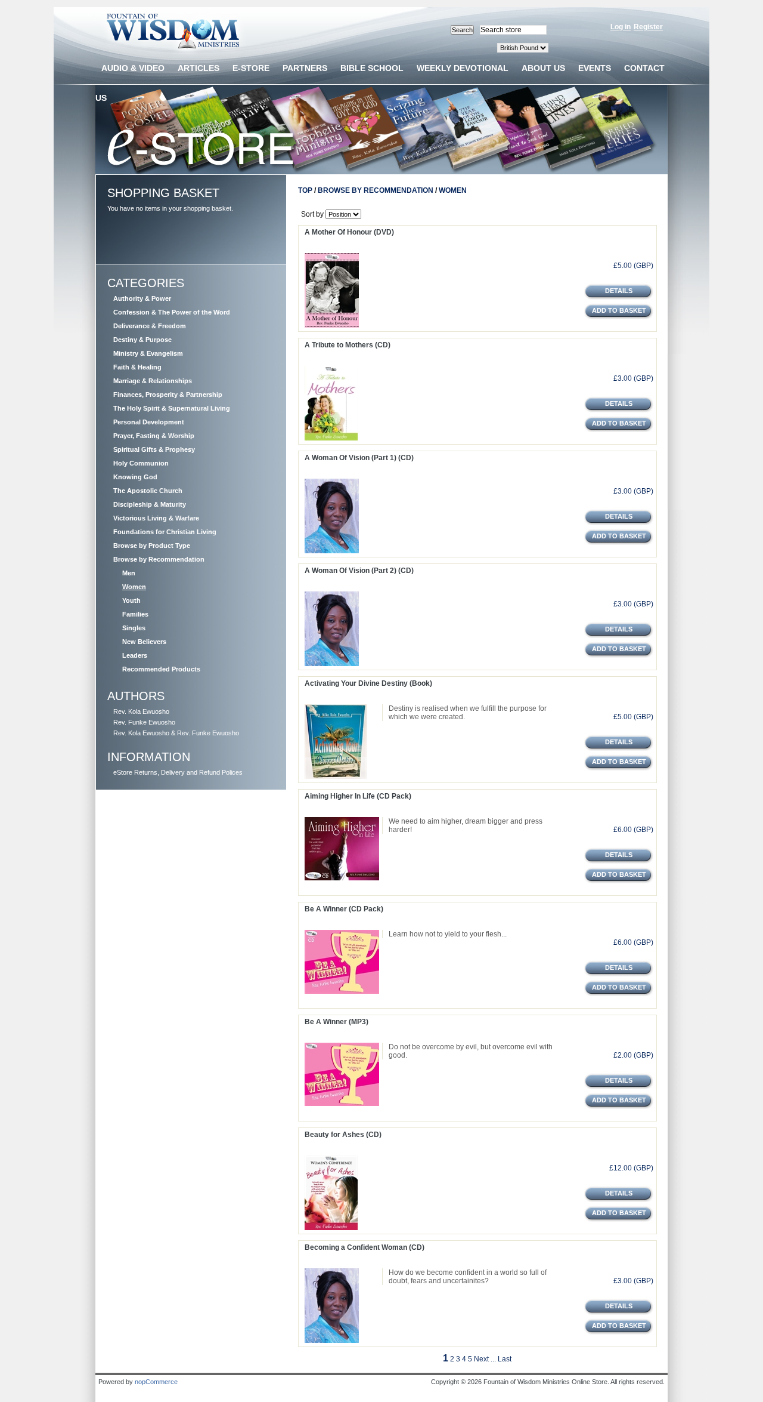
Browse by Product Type (151, 545)
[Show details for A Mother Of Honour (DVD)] (332, 325)
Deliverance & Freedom (149, 325)
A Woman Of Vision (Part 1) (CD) (359, 458)
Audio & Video (133, 68)
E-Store (250, 68)
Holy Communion (141, 463)
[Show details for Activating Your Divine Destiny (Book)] (336, 776)
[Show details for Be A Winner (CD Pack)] (342, 991)
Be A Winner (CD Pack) (344, 909)
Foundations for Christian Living (164, 531)
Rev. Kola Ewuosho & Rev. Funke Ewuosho (176, 733)
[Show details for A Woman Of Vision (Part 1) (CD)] (332, 551)
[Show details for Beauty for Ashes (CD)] (331, 1228)
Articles (198, 68)
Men (128, 573)
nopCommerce (156, 1381)
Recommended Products (161, 669)
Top (305, 190)
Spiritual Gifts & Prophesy (154, 449)
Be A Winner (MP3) (336, 1022)
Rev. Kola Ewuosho (141, 711)
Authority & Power (142, 298)
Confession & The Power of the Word (171, 312)
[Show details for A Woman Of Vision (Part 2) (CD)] (332, 664)
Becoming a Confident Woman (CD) (364, 1247)
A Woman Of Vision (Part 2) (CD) (359, 570)
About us (543, 68)
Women (134, 586)
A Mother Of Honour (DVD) (349, 232)
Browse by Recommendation (158, 559)
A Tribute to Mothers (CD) (347, 345)
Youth (131, 600)
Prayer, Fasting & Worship (153, 435)
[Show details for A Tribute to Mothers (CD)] (331, 438)
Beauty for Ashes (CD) (343, 1134)
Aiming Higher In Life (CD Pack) (358, 796)
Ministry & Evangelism (148, 353)
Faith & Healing (137, 367)
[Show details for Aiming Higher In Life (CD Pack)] (342, 878)
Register (648, 27)
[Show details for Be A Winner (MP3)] (342, 1103)
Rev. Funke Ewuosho (144, 722)
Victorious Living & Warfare (156, 518)
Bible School (372, 68)
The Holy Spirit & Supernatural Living (171, 408)
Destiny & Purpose (142, 339)
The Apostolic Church (147, 490)
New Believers (144, 641)
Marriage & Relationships (152, 380)
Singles (133, 627)
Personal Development (148, 422)
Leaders (134, 655)
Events (594, 68)
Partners (305, 68)
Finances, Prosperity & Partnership (167, 394)
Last (504, 1359)
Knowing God (135, 476)
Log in (620, 27)
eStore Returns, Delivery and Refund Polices (178, 772)
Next (481, 1359)
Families (135, 614)
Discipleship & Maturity (149, 504)
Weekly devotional (462, 68)
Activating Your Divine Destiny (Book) (368, 683)
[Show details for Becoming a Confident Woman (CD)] (332, 1340)
